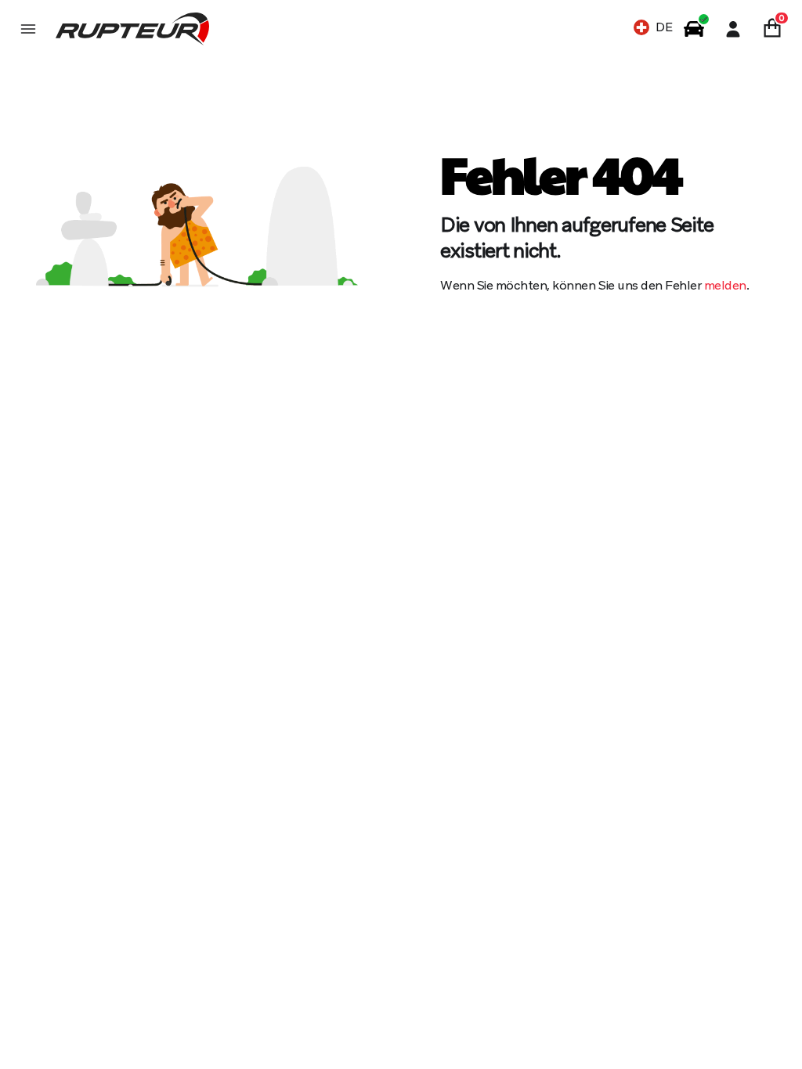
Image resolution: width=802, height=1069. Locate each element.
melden (725, 285)
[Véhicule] (694, 29)
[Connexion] (733, 29)
